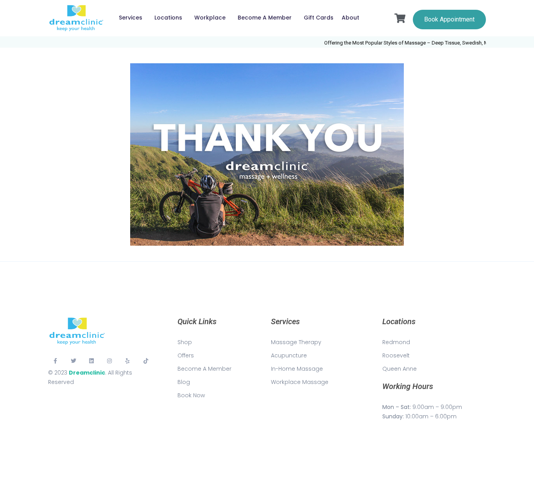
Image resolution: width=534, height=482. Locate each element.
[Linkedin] (91, 361)
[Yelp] (128, 361)
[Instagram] (109, 361)
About (350, 17)
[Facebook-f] (55, 361)
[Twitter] (73, 361)
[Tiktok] (146, 361)
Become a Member (265, 17)
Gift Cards (318, 17)
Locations (168, 17)
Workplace (210, 17)
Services (130, 17)
